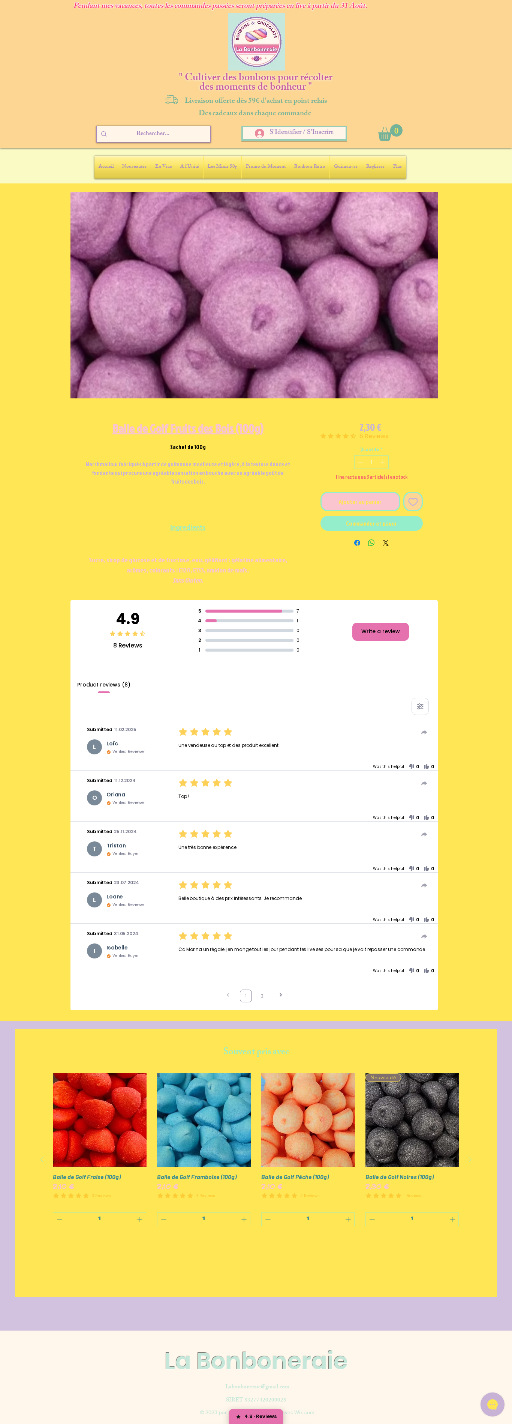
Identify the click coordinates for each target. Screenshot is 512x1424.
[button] (390, 132)
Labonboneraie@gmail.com (257, 1387)
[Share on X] (385, 542)
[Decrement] (359, 462)
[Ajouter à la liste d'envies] (413, 501)
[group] (256, 1159)
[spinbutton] (371, 462)
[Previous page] (228, 996)
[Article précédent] (41, 1159)
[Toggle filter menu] (420, 706)
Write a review (380, 631)
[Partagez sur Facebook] (357, 542)
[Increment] (383, 462)
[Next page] (280, 996)
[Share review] (424, 732)
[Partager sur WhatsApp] (371, 542)
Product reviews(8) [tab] (103, 684)
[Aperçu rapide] (100, 1120)
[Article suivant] (470, 1159)
